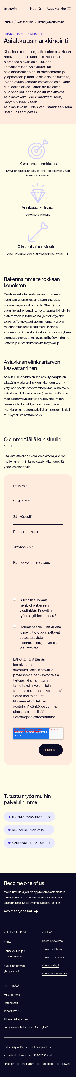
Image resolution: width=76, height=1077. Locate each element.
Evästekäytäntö (13, 1047)
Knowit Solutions (52, 949)
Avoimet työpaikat (18, 911)
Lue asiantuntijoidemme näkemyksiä (26, 1027)
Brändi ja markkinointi (51, 22)
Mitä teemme (25, 22)
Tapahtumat (11, 1011)
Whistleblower (17, 1055)
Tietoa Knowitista (52, 941)
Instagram (28, 1063)
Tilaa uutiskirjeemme (16, 1019)
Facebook (48, 1063)
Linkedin (9, 1063)
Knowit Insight (50, 965)
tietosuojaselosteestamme (34, 717)
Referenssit (11, 1002)
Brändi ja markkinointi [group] (28, 816)
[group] (35, 8)
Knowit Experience (53, 957)
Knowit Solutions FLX (54, 973)
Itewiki (66, 1063)
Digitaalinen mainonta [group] (28, 829)
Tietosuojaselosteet (42, 1047)
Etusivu (8, 22)
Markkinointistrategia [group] (28, 842)
